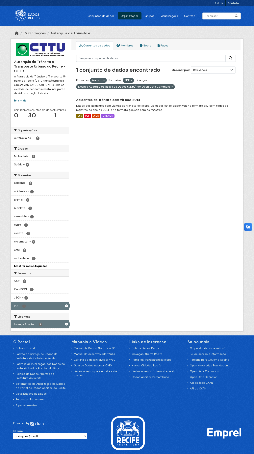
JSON (96, 116)
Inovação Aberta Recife (147, 354)
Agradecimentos (26, 405)
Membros (126, 45)
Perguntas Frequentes (30, 399)
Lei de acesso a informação (208, 354)
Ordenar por (180, 70)
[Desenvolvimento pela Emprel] (224, 433)
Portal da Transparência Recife (151, 359)
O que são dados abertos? (207, 348)
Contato (233, 3)
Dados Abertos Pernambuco (150, 377)
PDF (87, 116)
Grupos (149, 16)
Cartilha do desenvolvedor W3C (94, 359)
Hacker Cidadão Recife (146, 365)
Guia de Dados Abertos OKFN (93, 365)
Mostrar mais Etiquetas (30, 266)
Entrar (219, 3)
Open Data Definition (203, 377)
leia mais (20, 100)
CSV (80, 116)
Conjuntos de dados (101, 16)
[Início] (17, 33)
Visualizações (169, 16)
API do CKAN (198, 388)
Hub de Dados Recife (145, 348)
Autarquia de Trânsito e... (71, 33)
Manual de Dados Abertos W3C (94, 348)
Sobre (146, 45)
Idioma (18, 431)
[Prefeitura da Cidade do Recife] (128, 433)
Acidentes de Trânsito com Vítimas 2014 (108, 100)
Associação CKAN (201, 382)
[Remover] (104, 80)
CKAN (37, 424)
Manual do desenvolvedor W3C (94, 354)
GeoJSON (108, 116)
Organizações (130, 16)
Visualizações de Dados (31, 393)
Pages (164, 45)
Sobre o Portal (25, 348)
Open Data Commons (204, 371)
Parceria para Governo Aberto (209, 359)
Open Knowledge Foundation (209, 365)
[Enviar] (236, 16)
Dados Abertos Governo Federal (153, 371)
